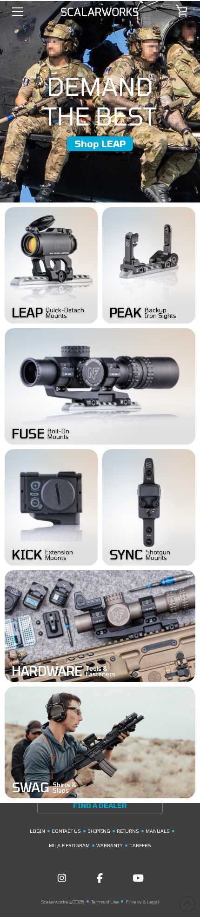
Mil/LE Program (69, 845)
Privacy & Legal (142, 901)
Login (37, 831)
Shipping (98, 831)
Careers (140, 845)
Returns (128, 831)
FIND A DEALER (100, 805)
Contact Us (66, 831)
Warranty (109, 845)
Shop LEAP (100, 143)
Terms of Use (105, 901)
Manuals (158, 831)
